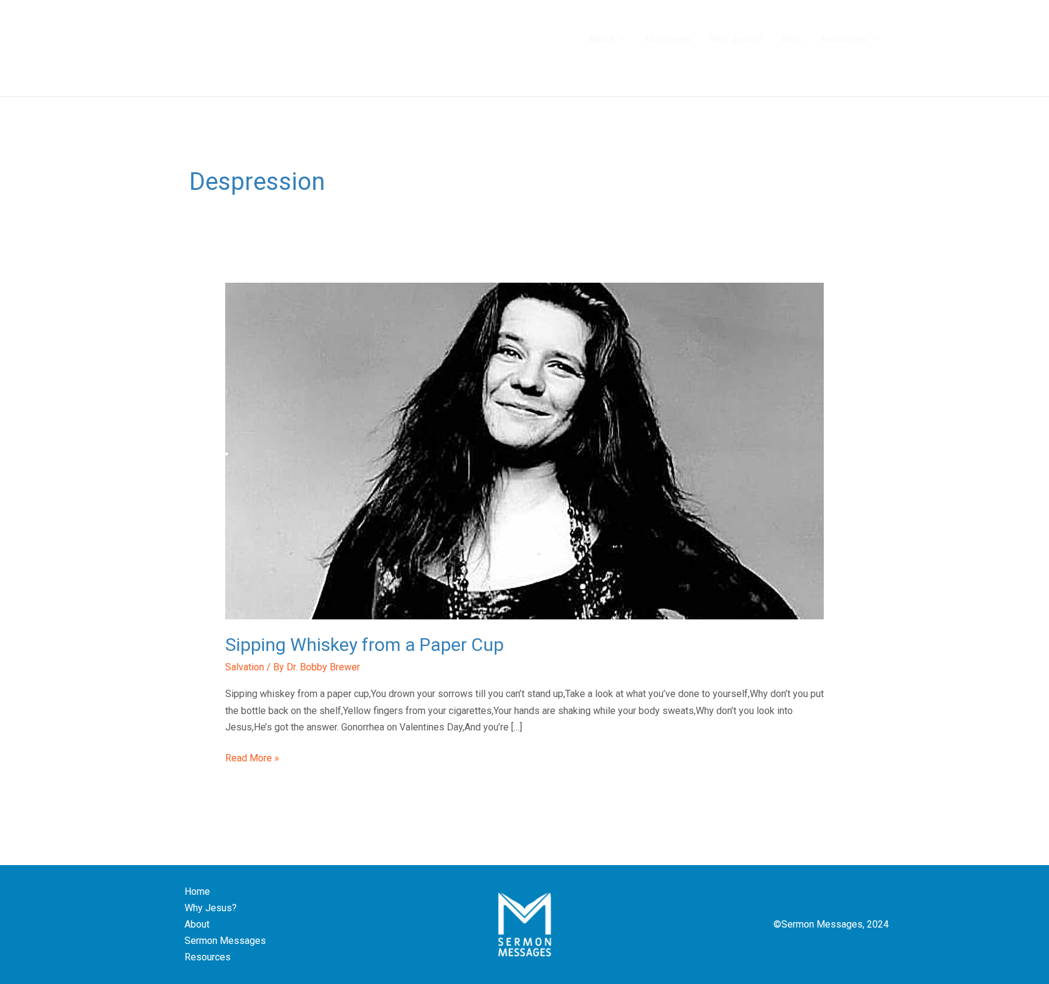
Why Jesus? (211, 908)
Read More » (252, 757)
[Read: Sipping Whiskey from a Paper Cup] (524, 450)
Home (197, 891)
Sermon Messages (225, 940)
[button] (620, 39)
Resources (208, 957)
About (197, 924)
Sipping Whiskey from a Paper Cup (364, 644)
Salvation (244, 667)
